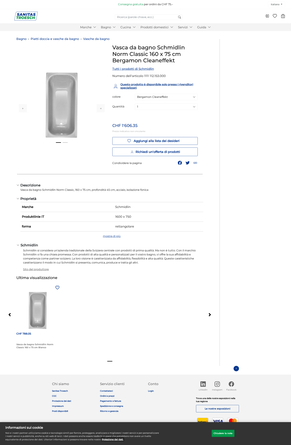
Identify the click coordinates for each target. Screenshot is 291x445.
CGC (54, 396)
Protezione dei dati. (112, 439)
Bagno (21, 39)
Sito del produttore (36, 269)
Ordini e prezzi (107, 396)
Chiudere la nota (223, 433)
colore (116, 96)
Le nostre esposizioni (217, 408)
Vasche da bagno (96, 39)
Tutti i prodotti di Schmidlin (133, 69)
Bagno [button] (106, 27)
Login (151, 391)
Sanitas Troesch (60, 391)
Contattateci (106, 391)
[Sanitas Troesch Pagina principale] (26, 16)
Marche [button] (86, 27)
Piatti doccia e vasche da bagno (55, 39)
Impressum (58, 406)
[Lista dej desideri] (275, 16)
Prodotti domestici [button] (154, 27)
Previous (23, 108)
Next (101, 108)
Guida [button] (202, 27)
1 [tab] (58, 142)
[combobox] (148, 17)
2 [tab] (65, 142)
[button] (196, 162)
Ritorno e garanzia (109, 411)
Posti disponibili (60, 411)
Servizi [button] (183, 27)
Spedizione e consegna (111, 406)
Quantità (118, 106)
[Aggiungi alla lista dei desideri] (57, 287)
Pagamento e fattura (110, 401)
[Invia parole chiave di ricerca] (179, 17)
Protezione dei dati (61, 401)
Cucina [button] (126, 27)
